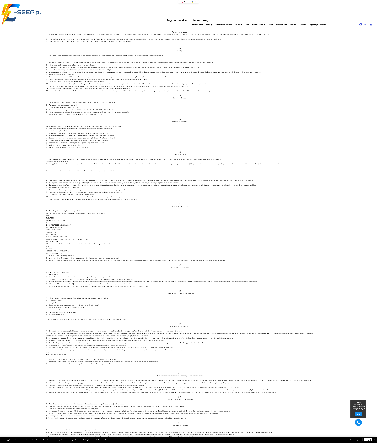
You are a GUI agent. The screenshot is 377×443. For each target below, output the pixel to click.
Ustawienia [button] (343, 440)
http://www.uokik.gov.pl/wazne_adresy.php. (215, 383)
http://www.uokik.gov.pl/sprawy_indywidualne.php (180, 383)
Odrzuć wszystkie (355, 440)
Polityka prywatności (102, 440)
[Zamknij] (374, 439)
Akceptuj (368, 440)
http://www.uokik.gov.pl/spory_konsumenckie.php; (147, 383)
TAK (358, 414)
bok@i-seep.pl (70, 105)
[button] (223, 24)
